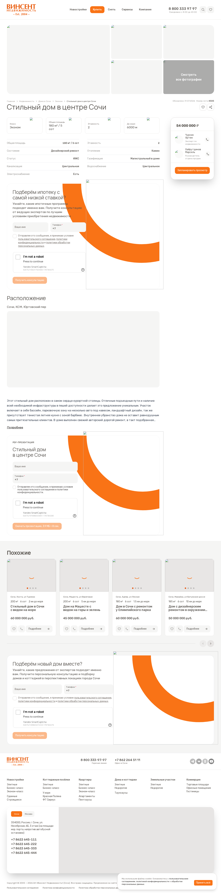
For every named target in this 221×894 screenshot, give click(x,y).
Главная (11, 101)
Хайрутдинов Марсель (193, 151)
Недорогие (121, 788)
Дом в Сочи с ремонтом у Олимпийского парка (134, 608)
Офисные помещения (198, 788)
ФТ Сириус (49, 799)
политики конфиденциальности (36, 701)
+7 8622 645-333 (24, 848)
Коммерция (193, 779)
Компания (145, 9)
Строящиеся (14, 799)
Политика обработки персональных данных (101, 888)
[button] (210, 9)
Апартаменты (87, 796)
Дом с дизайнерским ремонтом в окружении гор (187, 608)
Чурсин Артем (189, 136)
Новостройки (78, 9)
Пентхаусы (85, 799)
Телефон (56, 225)
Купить (97, 9)
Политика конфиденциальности (59, 888)
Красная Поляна (52, 796)
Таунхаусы (121, 792)
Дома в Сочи (44, 101)
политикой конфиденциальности (152, 881)
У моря (46, 792)
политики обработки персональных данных (83, 701)
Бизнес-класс (15, 788)
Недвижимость (26, 101)
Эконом (59, 101)
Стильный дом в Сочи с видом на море (27, 608)
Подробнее (15, 427)
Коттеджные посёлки (56, 779)
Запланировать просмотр (192, 170)
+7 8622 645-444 (24, 853)
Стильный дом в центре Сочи (81, 101)
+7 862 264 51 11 (127, 760)
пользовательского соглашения (36, 239)
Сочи (16, 814)
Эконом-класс (15, 791)
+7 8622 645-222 (24, 844)
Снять (112, 9)
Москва (28, 814)
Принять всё (203, 882)
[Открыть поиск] (203, 9)
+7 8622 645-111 (24, 839)
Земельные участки (163, 779)
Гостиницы (192, 791)
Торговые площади (197, 784)
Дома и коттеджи (126, 779)
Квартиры (85, 779)
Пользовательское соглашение (23, 888)
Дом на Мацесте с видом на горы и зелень (81, 608)
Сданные (12, 796)
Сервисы (127, 9)
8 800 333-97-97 (94, 760)
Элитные (12, 784)
